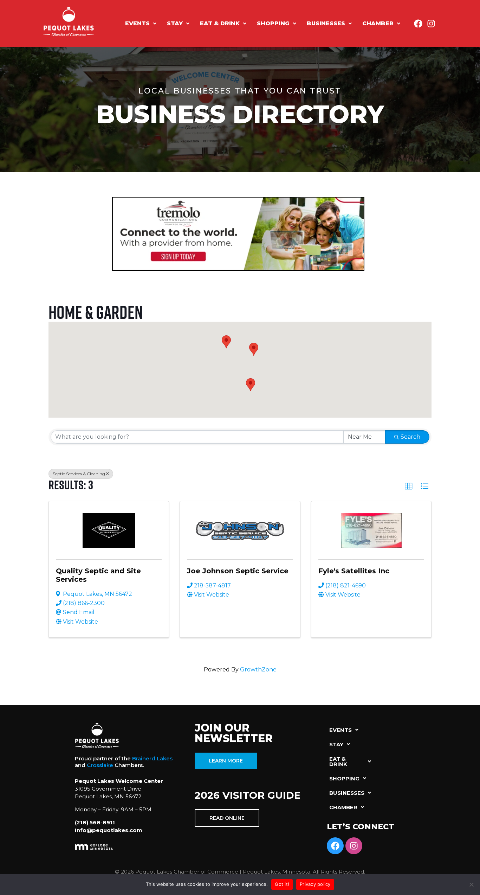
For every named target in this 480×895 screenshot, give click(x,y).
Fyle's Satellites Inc (353, 571)
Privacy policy (315, 884)
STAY (175, 23)
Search (410, 436)
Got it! (282, 884)
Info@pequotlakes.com (108, 830)
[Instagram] (431, 23)
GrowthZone (258, 669)
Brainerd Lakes (152, 758)
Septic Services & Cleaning (79, 473)
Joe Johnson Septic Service (237, 571)
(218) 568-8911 (95, 822)
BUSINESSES (326, 23)
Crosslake (100, 765)
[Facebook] (418, 23)
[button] (141, 23)
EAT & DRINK (220, 23)
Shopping (273, 23)
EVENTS (137, 23)
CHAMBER (378, 23)
